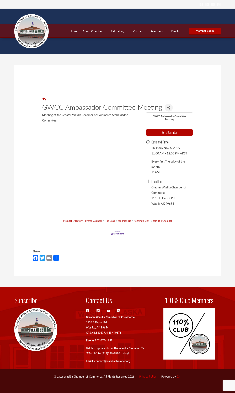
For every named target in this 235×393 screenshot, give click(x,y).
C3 (178, 376)
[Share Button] (169, 108)
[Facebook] (201, 4)
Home (73, 31)
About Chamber (92, 31)
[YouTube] (213, 4)
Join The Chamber (162, 221)
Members (157, 31)
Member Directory (73, 221)
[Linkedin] (207, 4)
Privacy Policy (147, 376)
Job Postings (124, 221)
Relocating (117, 31)
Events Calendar (93, 221)
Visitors (138, 31)
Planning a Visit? (141, 221)
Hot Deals (110, 221)
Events (175, 31)
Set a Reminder (169, 132)
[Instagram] (219, 4)
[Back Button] (44, 99)
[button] (205, 31)
